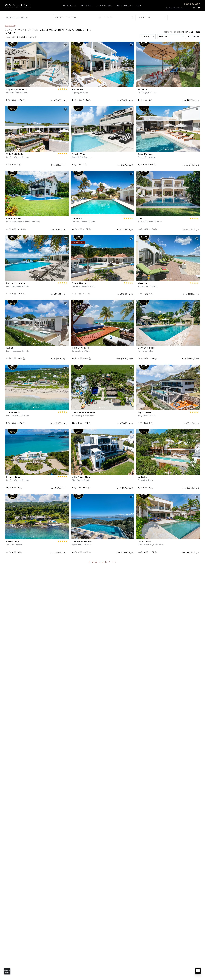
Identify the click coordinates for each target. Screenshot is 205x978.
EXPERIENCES (86, 6)
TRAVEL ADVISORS (124, 6)
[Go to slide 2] (35, 84)
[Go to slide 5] (105, 84)
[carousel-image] (37, 64)
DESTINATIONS (70, 6)
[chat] (198, 971)
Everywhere (10, 26)
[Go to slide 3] (36, 84)
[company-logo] (18, 5)
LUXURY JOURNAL (104, 6)
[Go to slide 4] (38, 84)
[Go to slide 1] (33, 84)
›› (115, 561)
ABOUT (138, 6)
